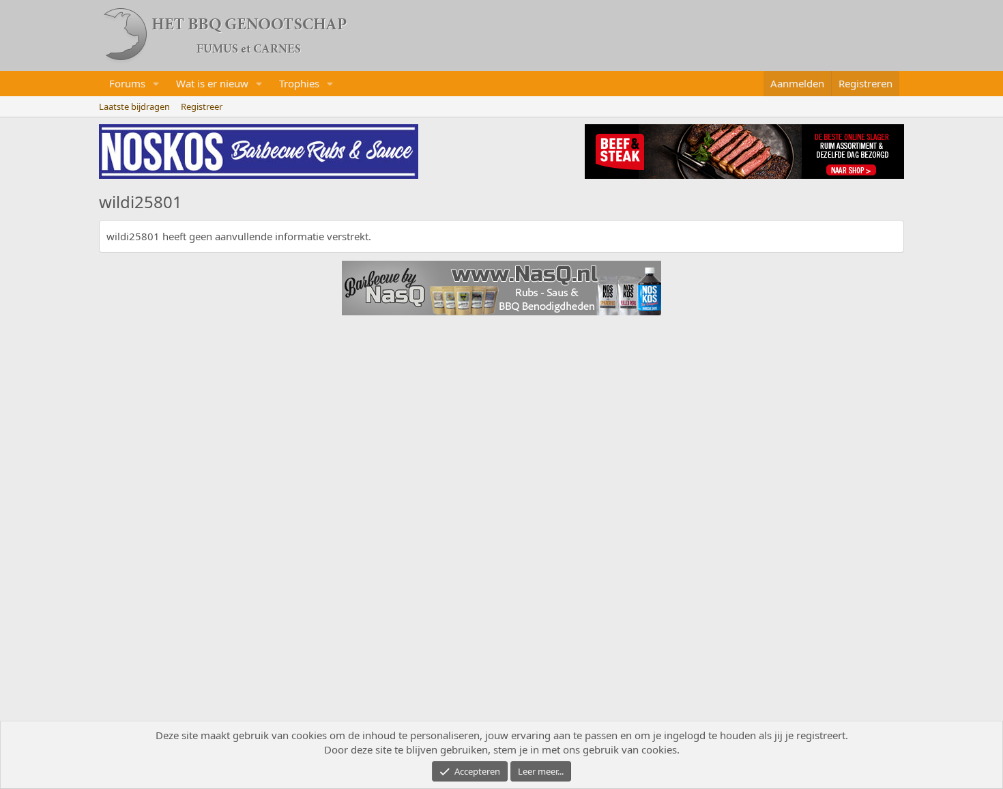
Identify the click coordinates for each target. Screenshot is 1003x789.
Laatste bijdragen (134, 106)
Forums (127, 83)
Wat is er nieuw (212, 83)
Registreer (201, 106)
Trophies (299, 83)
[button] (156, 83)
